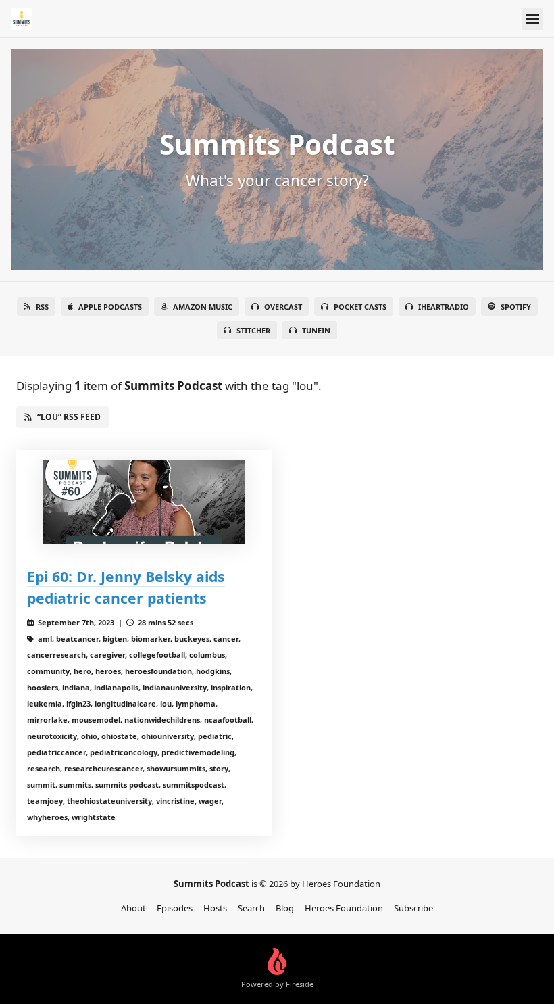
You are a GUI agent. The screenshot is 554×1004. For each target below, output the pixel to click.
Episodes (175, 908)
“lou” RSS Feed (69, 417)
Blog (285, 908)
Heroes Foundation (344, 908)
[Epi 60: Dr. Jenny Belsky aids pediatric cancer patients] (144, 502)
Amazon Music (202, 307)
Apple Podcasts (110, 307)
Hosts (215, 908)
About (133, 908)
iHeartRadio (443, 307)
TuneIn (316, 330)
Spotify (516, 307)
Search (251, 908)
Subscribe (413, 908)
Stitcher (253, 330)
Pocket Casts (360, 307)
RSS (42, 307)
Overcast (283, 307)
